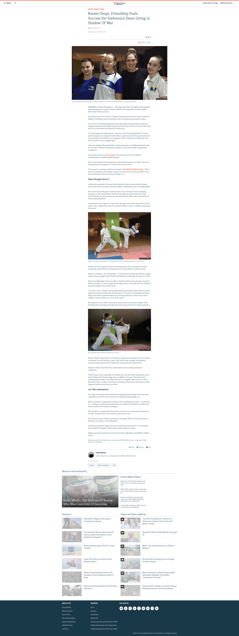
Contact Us (65, 629)
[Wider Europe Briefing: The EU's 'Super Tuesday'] (72, 550)
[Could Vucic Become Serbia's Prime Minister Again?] (72, 563)
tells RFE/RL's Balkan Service (133, 169)
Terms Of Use (66, 614)
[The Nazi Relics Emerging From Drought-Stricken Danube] (130, 563)
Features (93, 611)
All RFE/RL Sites (67, 625)
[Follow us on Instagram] (130, 608)
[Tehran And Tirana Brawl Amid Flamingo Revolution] (72, 590)
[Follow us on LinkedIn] (148, 608)
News (92, 607)
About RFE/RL (66, 607)
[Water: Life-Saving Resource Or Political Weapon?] (130, 550)
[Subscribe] (156, 608)
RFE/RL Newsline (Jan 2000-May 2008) (104, 625)
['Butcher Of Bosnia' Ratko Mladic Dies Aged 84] (130, 536)
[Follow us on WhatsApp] (152, 608)
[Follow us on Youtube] (121, 608)
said (92, 426)
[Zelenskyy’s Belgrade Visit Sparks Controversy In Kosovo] (72, 523)
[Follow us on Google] (134, 608)
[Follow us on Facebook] (143, 608)
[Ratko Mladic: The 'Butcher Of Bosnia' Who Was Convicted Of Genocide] (90, 491)
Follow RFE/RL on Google (210, 3)
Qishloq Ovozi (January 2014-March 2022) (104, 622)
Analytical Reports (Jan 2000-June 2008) (104, 629)
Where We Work (67, 611)
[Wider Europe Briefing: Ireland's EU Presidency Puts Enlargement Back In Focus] (72, 577)
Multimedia (94, 618)
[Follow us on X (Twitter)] (139, 608)
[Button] (148, 37)
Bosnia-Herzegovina (96, 9)
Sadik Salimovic (95, 28)
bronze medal (110, 155)
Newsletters (94, 614)
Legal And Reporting (68, 622)
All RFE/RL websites (226, 3)
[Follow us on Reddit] (125, 608)
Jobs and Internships (68, 618)
